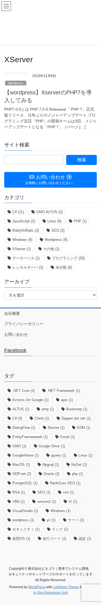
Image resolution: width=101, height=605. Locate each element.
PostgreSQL (25, 483)
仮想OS (21, 538)
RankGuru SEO (65, 483)
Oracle (51, 474)
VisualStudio (25, 511)
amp (48, 409)
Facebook (15, 350)
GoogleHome (25, 455)
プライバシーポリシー (23, 324)
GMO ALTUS (49, 212)
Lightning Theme (66, 587)
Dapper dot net (76, 418)
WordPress (36, 587)
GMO (19, 446)
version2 (46, 501)
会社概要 (12, 313)
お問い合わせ (16, 334)
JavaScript (23, 221)
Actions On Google (30, 400)
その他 (51, 249)
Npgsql (50, 464)
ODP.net (21, 474)
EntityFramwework (30, 437)
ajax (67, 400)
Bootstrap (76, 409)
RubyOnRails (25, 230)
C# (18, 212)
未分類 (64, 267)
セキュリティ (26, 529)
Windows (22, 240)
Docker (56, 427)
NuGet (79, 464)
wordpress (23, 520)
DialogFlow (23, 427)
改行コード (54, 538)
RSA (18, 492)
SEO (58, 230)
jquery (58, 455)
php (77, 474)
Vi (72, 501)
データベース (26, 258)
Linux (54, 221)
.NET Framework (63, 390)
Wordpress (15, 83)
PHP (80, 221)
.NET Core (23, 390)
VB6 (18, 501)
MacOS (21, 464)
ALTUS (20, 409)
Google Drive (52, 446)
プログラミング (68, 258)
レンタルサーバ (27, 267)
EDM (83, 427)
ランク (60, 529)
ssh (68, 492)
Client (42, 418)
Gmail (67, 437)
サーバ (76, 520)
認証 (85, 538)
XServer (21, 249)
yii (51, 520)
